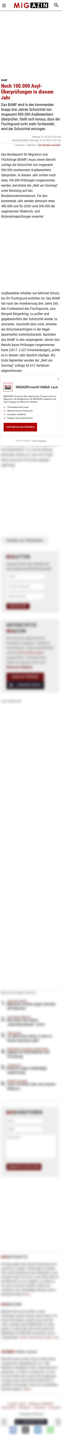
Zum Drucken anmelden (49, 145)
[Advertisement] (31, 43)
